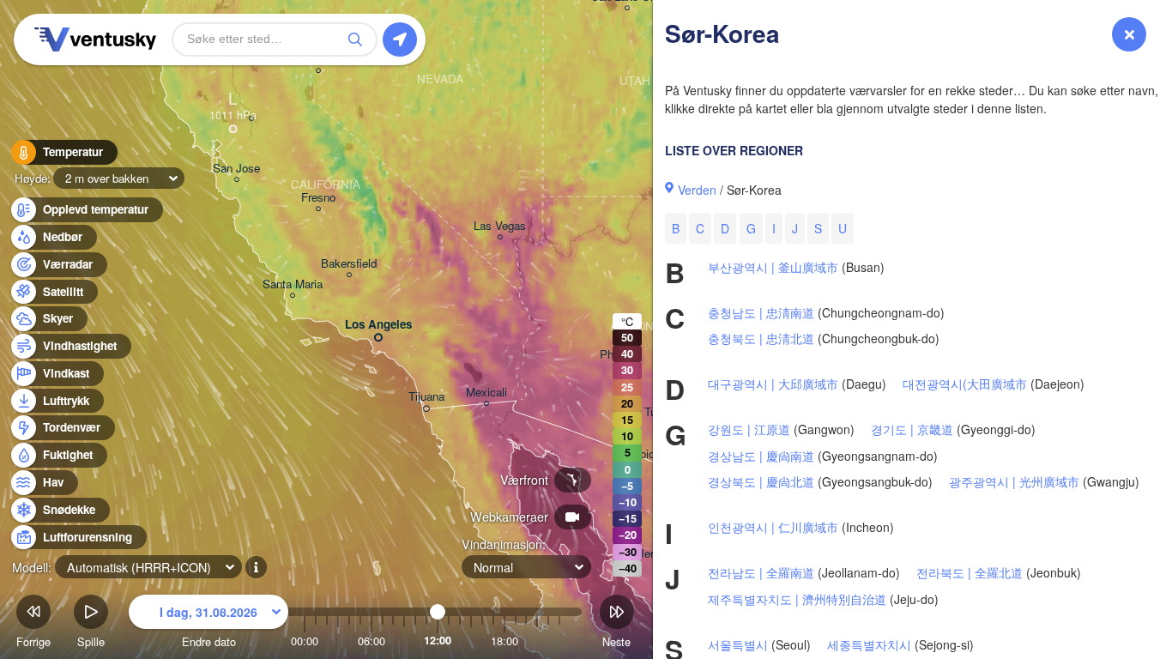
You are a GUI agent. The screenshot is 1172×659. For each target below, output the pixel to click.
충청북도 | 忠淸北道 (761, 338)
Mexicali (486, 392)
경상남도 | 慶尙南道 (761, 455)
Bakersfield (349, 264)
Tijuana (426, 397)
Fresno (318, 197)
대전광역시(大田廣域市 (965, 383)
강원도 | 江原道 (749, 429)
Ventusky (92, 39)
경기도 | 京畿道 (912, 429)
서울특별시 (738, 644)
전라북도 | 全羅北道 (969, 572)
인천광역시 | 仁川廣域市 (773, 526)
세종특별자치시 (869, 644)
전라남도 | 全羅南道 (761, 572)
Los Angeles (378, 324)
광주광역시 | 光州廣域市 (1014, 481)
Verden (697, 189)
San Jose (236, 168)
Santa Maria (293, 284)
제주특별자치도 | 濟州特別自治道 (797, 599)
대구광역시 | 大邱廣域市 (773, 383)
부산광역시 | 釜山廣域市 (773, 266)
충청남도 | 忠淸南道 (761, 312)
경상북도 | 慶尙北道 (761, 481)
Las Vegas (500, 226)
